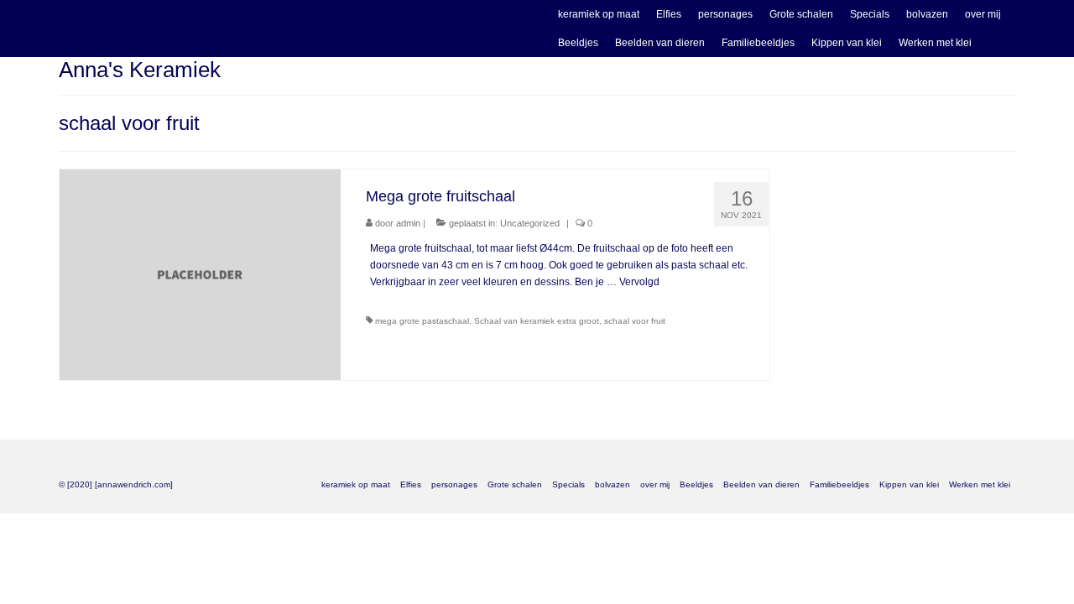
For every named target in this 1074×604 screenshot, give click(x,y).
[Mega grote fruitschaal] (200, 274)
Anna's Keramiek (140, 69)
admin (408, 223)
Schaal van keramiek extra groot (536, 320)
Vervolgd (639, 282)
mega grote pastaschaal (422, 320)
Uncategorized (530, 223)
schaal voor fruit (634, 320)
